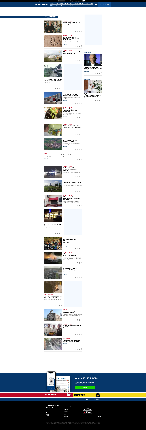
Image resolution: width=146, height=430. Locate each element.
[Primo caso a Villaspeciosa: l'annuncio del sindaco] (53, 144)
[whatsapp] (39, 0)
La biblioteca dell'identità (75, 400)
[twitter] (36, 0)
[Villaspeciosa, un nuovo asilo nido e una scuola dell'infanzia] (53, 56)
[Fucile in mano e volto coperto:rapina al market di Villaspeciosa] (53, 172)
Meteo (92, 3)
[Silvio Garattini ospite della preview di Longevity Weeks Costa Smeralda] (93, 60)
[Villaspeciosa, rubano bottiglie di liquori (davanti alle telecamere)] (53, 344)
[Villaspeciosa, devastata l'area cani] (53, 186)
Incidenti (71, 5)
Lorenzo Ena (65, 44)
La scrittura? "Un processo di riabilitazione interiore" (57, 155)
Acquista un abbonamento (63, 400)
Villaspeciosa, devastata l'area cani (72, 182)
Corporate (66, 416)
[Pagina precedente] (66, 359)
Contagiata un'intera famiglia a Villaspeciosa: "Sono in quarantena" (72, 126)
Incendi (60, 5)
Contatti (66, 411)
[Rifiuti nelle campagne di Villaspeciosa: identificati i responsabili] (53, 243)
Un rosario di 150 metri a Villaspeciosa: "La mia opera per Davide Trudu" (71, 38)
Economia (76, 3)
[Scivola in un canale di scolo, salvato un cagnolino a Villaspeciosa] (53, 287)
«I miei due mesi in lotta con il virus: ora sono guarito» (72, 23)
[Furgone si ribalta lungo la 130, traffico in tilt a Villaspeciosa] (53, 272)
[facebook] (37, 0)
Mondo (68, 3)
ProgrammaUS (52, 3)
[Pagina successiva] (60, 359)
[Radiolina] (70, 0)
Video (57, 3)
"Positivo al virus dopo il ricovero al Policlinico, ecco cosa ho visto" (72, 95)
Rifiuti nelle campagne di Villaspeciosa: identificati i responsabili (70, 241)
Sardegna (61, 3)
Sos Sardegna (65, 5)
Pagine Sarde (96, 399)
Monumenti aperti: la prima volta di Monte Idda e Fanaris (72, 311)
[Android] (91, 412)
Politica (71, 3)
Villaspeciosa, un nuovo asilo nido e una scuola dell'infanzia (72, 52)
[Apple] (91, 409)
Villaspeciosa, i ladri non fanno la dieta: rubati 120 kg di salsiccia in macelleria (71, 198)
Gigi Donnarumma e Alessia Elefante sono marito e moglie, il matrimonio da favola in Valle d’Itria (92, 96)
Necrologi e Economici (68, 407)
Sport (80, 3)
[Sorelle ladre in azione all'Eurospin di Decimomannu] (53, 215)
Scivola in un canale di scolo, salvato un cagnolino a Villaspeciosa (53, 296)
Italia (65, 3)
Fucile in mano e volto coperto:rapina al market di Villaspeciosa (70, 169)
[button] (75, 31)
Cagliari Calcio (76, 5)
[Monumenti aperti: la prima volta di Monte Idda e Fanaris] (53, 315)
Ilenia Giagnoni (86, 71)
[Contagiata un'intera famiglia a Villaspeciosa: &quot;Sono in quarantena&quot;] (53, 130)
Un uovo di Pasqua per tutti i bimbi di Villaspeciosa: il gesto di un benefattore (72, 110)
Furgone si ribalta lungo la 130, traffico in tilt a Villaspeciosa (71, 269)
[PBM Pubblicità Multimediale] (83, 0)
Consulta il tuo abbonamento (50, 400)
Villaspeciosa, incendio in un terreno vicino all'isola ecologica (72, 254)
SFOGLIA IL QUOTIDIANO (105, 4)
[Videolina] (61, 0)
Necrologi (87, 3)
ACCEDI (109, 1)
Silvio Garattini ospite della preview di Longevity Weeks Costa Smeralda (93, 68)
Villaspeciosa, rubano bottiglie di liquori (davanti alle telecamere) (71, 340)
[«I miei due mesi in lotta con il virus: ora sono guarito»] (53, 27)
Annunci (83, 3)
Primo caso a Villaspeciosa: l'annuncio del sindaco (70, 141)
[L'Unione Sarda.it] (41, 4)
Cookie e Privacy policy (68, 406)
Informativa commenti (68, 414)
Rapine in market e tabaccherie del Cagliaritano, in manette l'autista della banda (53, 81)
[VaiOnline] (77, 1)
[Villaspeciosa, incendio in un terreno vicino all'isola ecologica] (53, 258)
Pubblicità (66, 409)
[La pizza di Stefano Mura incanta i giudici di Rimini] (53, 330)
